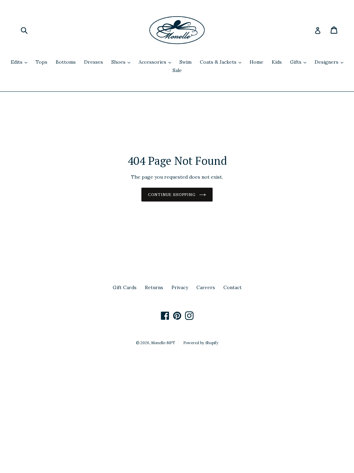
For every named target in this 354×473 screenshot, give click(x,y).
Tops (41, 62)
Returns (154, 287)
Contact (232, 287)
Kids (277, 62)
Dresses (93, 62)
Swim (185, 62)
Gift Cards (125, 287)
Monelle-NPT (163, 342)
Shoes (122, 62)
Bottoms (66, 62)
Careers (205, 287)
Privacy (179, 287)
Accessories (157, 62)
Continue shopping (172, 194)
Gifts (300, 62)
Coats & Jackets (222, 62)
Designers (331, 62)
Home (256, 62)
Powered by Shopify (200, 342)
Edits (21, 62)
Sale (177, 70)
